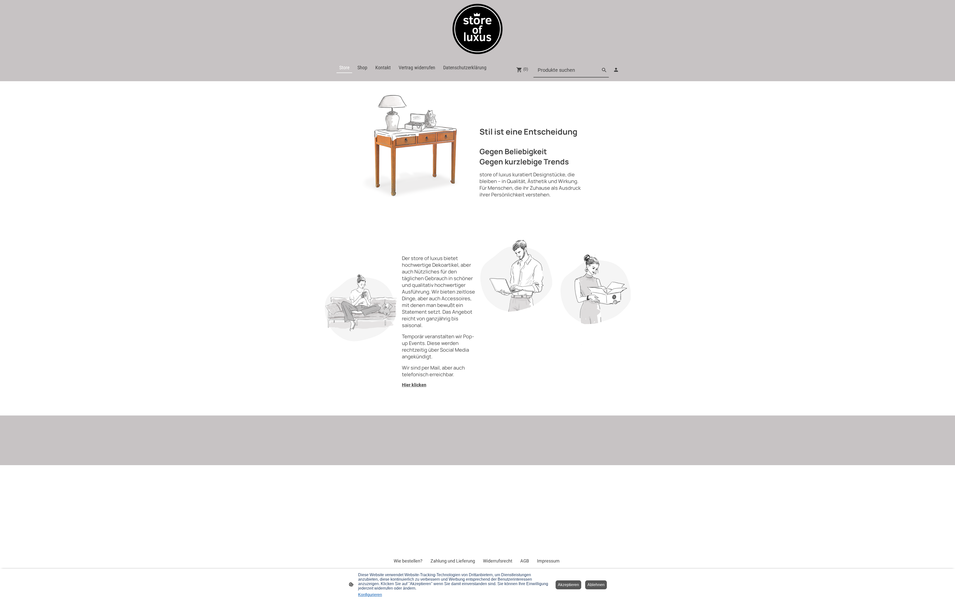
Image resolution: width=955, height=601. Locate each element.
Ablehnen (596, 585)
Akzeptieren (568, 585)
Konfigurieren (370, 595)
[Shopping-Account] (616, 70)
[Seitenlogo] (477, 29)
